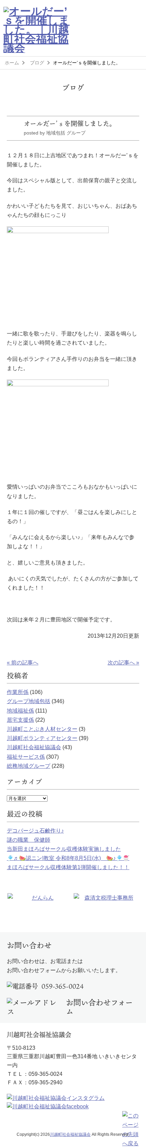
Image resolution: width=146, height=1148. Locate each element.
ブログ (37, 62)
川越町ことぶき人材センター (42, 729)
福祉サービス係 (26, 757)
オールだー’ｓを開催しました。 (70, 123)
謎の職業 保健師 (28, 840)
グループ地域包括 (28, 701)
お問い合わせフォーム (99, 1007)
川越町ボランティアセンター (42, 738)
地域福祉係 (20, 711)
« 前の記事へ (22, 662)
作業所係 (18, 692)
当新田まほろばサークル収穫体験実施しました (64, 849)
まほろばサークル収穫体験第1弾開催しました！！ (68, 867)
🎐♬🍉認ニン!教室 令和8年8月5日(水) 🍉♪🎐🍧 (68, 858)
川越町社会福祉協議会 (34, 747)
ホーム (12, 62)
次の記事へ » (123, 662)
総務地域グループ (28, 766)
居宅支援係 (20, 720)
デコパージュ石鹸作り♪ (35, 831)
